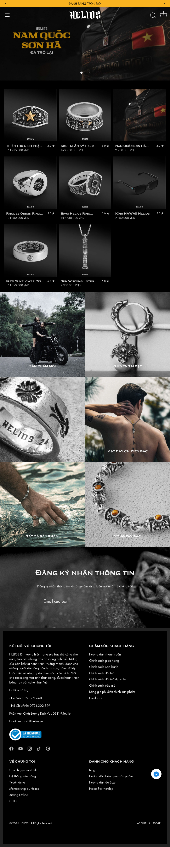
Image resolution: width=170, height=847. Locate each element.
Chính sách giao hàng (104, 660)
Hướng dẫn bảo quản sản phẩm (111, 776)
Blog (92, 770)
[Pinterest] (48, 748)
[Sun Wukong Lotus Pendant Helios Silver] (85, 250)
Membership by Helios (24, 788)
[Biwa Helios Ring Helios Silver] (85, 182)
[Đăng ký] (123, 600)
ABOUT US (143, 823)
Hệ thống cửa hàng (22, 776)
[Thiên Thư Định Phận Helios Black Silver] (30, 115)
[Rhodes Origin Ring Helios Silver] (30, 182)
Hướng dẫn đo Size (102, 782)
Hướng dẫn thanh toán (105, 654)
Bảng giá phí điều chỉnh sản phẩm (112, 691)
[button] (81, 73)
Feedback (95, 698)
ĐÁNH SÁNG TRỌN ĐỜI (85, 3)
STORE (157, 823)
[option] (85, 40)
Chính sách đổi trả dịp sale (107, 679)
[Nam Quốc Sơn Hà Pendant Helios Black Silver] (139, 115)
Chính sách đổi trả (101, 673)
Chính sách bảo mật (103, 685)
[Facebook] (11, 748)
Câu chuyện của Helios (24, 770)
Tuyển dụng (17, 782)
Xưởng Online (18, 794)
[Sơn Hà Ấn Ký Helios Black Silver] (85, 115)
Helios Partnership (101, 788)
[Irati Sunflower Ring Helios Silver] (30, 250)
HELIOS (24, 823)
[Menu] (7, 15)
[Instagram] (30, 748)
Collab (13, 801)
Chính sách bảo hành (103, 666)
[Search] (153, 15)
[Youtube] (20, 748)
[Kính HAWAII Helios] (139, 182)
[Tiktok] (39, 748)
